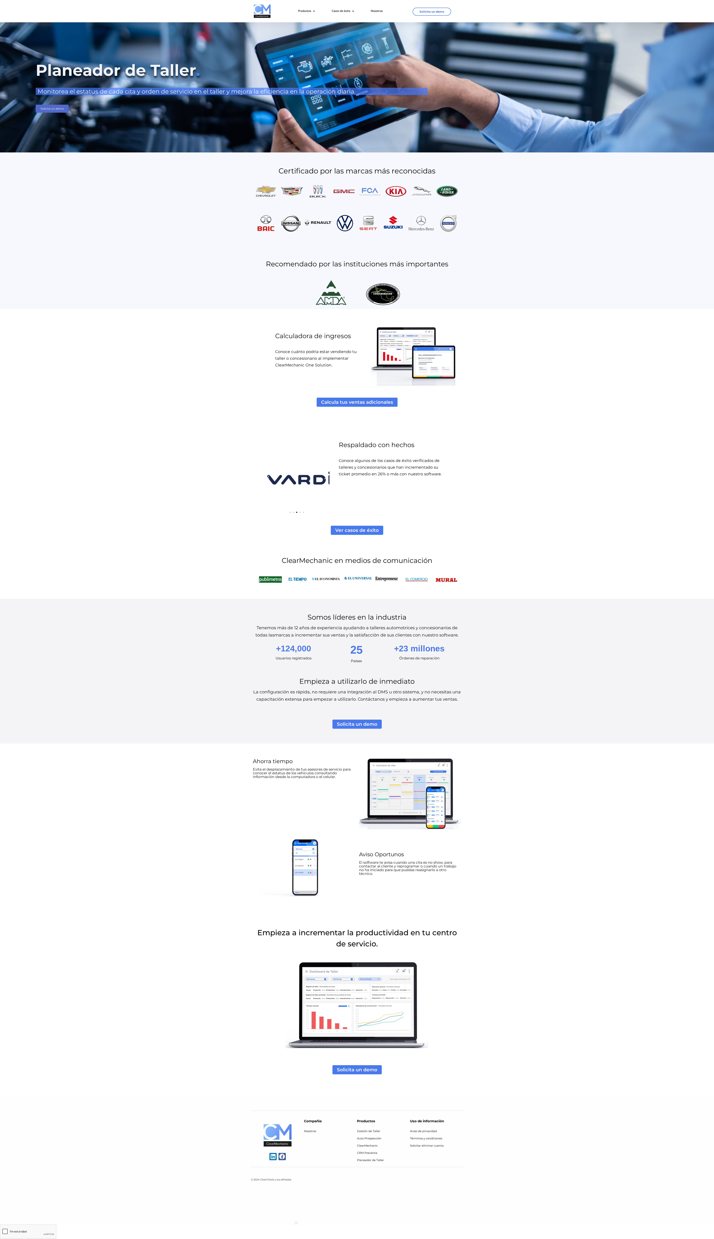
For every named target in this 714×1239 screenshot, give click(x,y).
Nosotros (377, 11)
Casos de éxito (341, 11)
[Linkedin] (273, 1156)
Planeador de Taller (370, 1160)
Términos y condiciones (426, 1138)
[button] (268, 477)
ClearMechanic (367, 1145)
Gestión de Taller (368, 1131)
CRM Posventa (367, 1153)
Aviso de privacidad (423, 1131)
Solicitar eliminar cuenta (427, 1145)
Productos (304, 11)
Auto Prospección (369, 1138)
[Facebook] (282, 1156)
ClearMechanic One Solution (303, 365)
